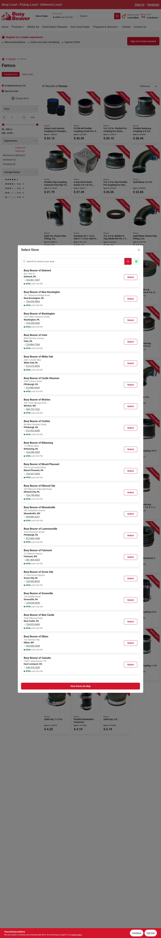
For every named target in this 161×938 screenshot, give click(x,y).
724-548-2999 (33, 452)
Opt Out (151, 933)
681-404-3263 (33, 559)
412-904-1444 (33, 538)
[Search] (128, 261)
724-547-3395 (33, 473)
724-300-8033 (33, 581)
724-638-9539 (33, 603)
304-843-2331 (33, 516)
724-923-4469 (33, 624)
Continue (136, 933)
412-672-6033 (33, 366)
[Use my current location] (136, 261)
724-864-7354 (33, 344)
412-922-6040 (33, 430)
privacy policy (76, 935)
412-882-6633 (33, 387)
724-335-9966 (33, 301)
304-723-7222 (33, 409)
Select (130, 277)
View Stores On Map (80, 686)
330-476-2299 (33, 667)
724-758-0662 (33, 495)
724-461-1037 (33, 280)
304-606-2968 (33, 646)
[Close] (139, 250)
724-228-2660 (33, 323)
